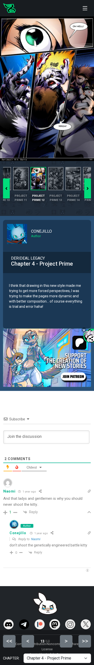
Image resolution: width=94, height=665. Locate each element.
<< (9, 641)
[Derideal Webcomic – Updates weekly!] (9, 8)
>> (85, 641)
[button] (87, 188)
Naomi (35, 539)
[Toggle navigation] (85, 8)
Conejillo (18, 533)
